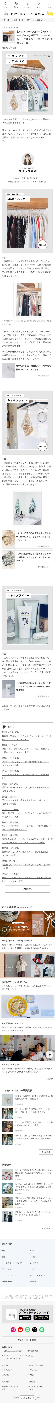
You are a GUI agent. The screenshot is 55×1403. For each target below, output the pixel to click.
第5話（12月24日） (11, 783)
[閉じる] (34, 1398)
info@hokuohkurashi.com (12, 1351)
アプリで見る (26, 1398)
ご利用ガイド (7, 1370)
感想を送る (27, 889)
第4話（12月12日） (11, 771)
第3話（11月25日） (11, 758)
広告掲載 (5, 1375)
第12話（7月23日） (11, 874)
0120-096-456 (32, 1351)
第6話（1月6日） (10, 796)
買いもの (16, 7)
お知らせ (5, 1365)
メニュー (49, 7)
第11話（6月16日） (11, 861)
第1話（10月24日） (11, 732)
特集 (10, 1296)
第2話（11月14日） (11, 745)
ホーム (5, 7)
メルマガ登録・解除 (36, 1365)
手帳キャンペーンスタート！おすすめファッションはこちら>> (24, 20)
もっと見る (46, 1152)
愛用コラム (28, 657)
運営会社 (5, 1382)
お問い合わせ (33, 1370)
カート (38, 7)
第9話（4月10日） (10, 835)
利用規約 (32, 1375)
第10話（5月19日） (11, 848)
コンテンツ (27, 7)
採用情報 (32, 1382)
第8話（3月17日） (10, 822)
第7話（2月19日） (10, 809)
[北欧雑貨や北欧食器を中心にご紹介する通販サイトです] (27, 13)
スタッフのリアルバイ (10, 27)
